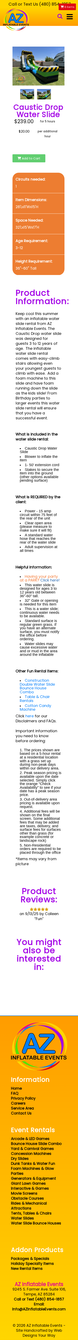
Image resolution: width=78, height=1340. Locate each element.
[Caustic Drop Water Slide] (27, 94)
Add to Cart (30, 158)
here (29, 716)
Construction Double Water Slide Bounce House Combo (37, 686)
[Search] (59, 16)
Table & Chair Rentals (35, 698)
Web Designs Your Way (42, 1333)
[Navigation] (69, 16)
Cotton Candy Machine (35, 707)
